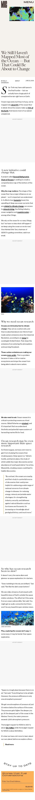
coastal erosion (23, 212)
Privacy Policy (7, 790)
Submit (29, 786)
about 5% (14, 105)
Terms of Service (28, 789)
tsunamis (17, 200)
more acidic (11, 355)
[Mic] (4, 4)
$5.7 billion (10, 728)
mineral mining (8, 209)
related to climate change (14, 206)
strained (25, 423)
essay (24, 338)
